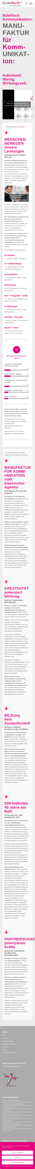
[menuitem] (25, 3)
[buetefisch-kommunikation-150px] (14, 3)
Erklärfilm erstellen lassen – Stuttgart (11, 1123)
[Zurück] (8, 193)
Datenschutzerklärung (8, 1166)
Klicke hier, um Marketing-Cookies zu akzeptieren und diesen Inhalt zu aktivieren (17, 104)
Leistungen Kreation (8, 1041)
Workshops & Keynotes (9, 1044)
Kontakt (5, 1049)
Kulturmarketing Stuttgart (9, 1107)
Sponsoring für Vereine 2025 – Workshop (12, 1117)
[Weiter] (24, 193)
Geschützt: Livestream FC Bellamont (11, 1113)
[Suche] (25, 3)
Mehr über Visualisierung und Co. (12, 1066)
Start (4, 1035)
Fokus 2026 (6, 1047)
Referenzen (6, 1038)
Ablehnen (17, 1157)
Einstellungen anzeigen (17, 1162)
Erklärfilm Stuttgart (7, 1130)
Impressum (29, 1166)
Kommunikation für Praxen (9, 1052)
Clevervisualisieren (7, 1110)
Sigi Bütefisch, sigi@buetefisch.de (14, 433)
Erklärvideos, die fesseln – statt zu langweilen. (13, 1104)
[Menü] (29, 3)
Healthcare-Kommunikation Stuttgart (11, 1100)
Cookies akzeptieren (17, 1152)
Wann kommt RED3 (7, 1120)
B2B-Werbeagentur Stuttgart (9, 1127)
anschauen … (22, 127)
